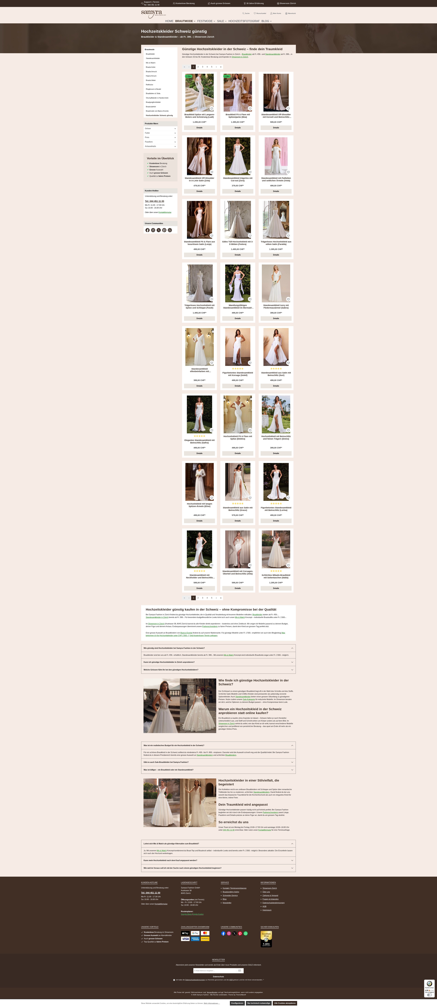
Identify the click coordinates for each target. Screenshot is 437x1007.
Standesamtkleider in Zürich (157, 617)
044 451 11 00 (229, 830)
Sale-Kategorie (249, 699)
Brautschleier (151, 80)
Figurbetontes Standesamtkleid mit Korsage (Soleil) (237, 374)
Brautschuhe (150, 67)
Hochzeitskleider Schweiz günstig (159, 115)
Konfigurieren (237, 1003)
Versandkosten (212, 992)
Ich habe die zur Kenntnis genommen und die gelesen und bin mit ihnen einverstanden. (220, 980)
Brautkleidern (230, 755)
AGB (264, 906)
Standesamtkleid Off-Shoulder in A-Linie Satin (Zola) (199, 179)
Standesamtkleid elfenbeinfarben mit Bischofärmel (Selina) (199, 370)
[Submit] (240, 970)
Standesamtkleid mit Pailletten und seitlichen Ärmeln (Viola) (276, 179)
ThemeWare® (241, 995)
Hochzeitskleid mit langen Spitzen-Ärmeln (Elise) (199, 505)
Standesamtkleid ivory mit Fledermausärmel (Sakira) (276, 306)
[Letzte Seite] (220, 67)
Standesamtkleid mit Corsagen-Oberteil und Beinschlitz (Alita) (237, 572)
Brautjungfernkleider (153, 102)
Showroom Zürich (288, 3)
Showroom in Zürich (240, 57)
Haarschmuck (151, 76)
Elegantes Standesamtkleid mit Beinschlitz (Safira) (199, 441)
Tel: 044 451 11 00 (151, 5)
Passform (149, 142)
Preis (147, 137)
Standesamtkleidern (205, 755)
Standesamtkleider (153, 58)
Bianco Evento (186, 633)
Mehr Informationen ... (212, 1003)
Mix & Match (150, 63)
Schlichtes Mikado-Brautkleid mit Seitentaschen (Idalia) (276, 576)
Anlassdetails (150, 146)
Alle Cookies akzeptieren (285, 1003)
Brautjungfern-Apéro (231, 892)
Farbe (147, 133)
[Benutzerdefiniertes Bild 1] (266, 939)
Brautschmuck (151, 71)
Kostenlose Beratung (185, 3)
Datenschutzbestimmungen (274, 903)
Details (199, 128)
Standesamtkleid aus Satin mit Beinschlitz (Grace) (238, 509)
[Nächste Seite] (216, 67)
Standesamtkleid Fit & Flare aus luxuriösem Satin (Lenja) (199, 243)
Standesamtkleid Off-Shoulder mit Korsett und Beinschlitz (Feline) (276, 115)
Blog (224, 899)
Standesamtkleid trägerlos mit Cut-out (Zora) (237, 179)
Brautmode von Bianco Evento (157, 111)
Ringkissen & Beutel (153, 89)
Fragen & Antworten (271, 899)
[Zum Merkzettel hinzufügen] (212, 108)
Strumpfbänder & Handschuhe (157, 98)
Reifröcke (149, 85)
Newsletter (227, 903)
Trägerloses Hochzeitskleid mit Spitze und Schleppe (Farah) (199, 306)
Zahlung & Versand (270, 895)
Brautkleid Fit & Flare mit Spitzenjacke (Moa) (238, 115)
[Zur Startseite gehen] (153, 14)
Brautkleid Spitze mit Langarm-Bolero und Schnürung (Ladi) (199, 115)
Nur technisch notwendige (258, 1003)
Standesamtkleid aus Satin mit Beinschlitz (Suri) (276, 374)
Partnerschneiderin (210, 626)
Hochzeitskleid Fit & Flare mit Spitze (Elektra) (238, 437)
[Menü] (433, 981)
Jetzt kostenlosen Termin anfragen (203, 636)
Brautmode (149, 49)
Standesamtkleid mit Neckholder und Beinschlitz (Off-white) (199, 576)
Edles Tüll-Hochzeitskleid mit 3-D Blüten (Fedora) (237, 243)
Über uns (266, 892)
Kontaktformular (165, 212)
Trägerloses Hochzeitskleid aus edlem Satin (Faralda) (276, 243)
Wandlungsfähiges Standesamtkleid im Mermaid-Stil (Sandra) (237, 306)
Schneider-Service (230, 895)
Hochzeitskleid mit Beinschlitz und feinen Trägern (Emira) (276, 437)
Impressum (267, 910)
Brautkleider (150, 54)
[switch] (429, 995)
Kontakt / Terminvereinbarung (234, 888)
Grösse (148, 128)
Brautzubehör (151, 107)
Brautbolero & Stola (153, 93)
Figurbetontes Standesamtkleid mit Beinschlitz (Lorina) (276, 509)
